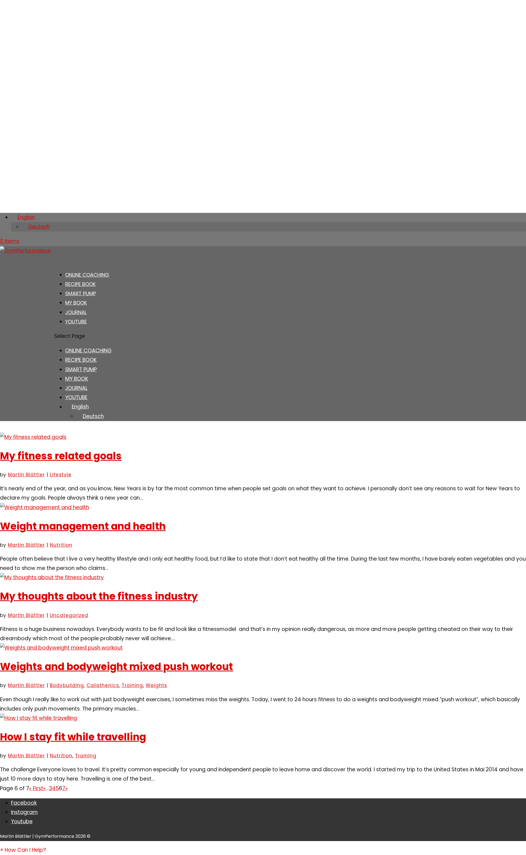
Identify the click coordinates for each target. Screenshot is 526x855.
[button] (23, 850)
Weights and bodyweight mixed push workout (116, 667)
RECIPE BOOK (81, 360)
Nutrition (61, 545)
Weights (156, 685)
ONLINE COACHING (88, 350)
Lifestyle (61, 474)
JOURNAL (76, 388)
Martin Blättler (26, 474)
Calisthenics (103, 685)
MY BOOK (76, 378)
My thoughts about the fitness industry (99, 596)
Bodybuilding (67, 685)
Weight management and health (83, 526)
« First (36, 788)
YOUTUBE (76, 321)
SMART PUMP (81, 369)
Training (132, 685)
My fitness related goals (61, 456)
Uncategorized (69, 615)
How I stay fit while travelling (73, 737)
